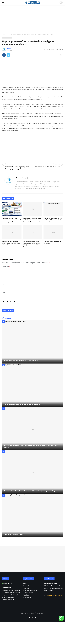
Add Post (26, 595)
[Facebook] (30, 618)
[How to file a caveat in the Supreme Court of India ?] (32, 342)
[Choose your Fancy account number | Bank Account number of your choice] (11, 232)
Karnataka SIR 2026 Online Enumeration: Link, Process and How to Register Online (11, 220)
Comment (6, 267)
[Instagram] (35, 618)
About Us (26, 586)
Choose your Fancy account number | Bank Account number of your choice (11, 243)
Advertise (26, 588)
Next (12, 251)
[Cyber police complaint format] (32, 515)
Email (4, 292)
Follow (24, 178)
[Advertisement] (32, 19)
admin (9, 48)
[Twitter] (32, 618)
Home (25, 583)
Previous (6, 251)
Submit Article (28, 593)
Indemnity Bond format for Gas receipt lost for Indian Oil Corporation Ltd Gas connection (32, 220)
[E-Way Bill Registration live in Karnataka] (53, 232)
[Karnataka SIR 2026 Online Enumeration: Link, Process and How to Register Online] (11, 209)
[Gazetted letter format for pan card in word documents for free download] (53, 209)
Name (4, 284)
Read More (11, 599)
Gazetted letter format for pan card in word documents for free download (53, 220)
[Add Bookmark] (61, 54)
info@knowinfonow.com (54, 595)
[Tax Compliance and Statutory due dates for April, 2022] (32, 385)
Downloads (27, 597)
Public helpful (7, 37)
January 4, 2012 (11, 50)
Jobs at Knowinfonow (30, 590)
